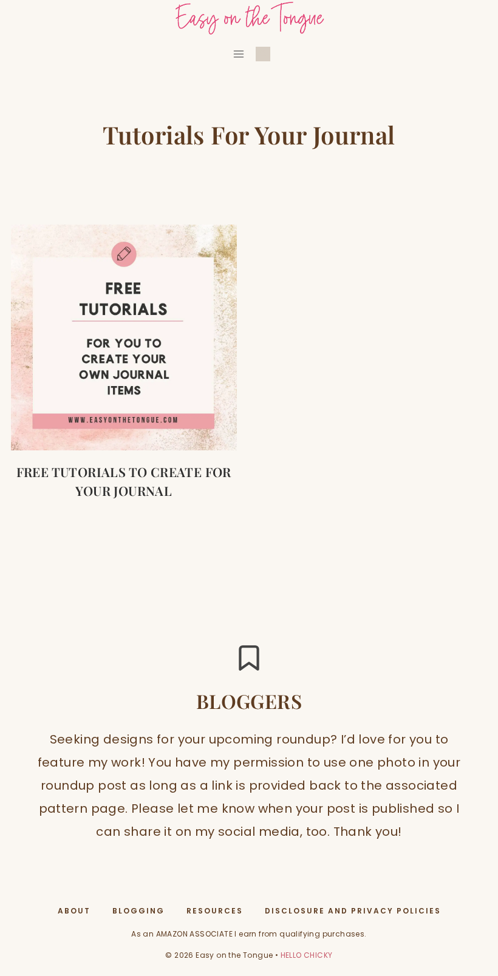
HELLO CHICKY (307, 955)
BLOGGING (138, 911)
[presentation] (124, 337)
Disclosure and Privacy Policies (353, 911)
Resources (214, 911)
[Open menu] (239, 53)
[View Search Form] (263, 54)
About (74, 911)
